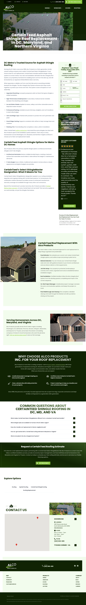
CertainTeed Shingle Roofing (39, 487)
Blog (77, 579)
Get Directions (58, 528)
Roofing (77, 8)
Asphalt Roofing (23, 487)
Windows (57, 8)
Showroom (59, 519)
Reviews (78, 584)
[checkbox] (71, 88)
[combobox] (70, 95)
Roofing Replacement (29, 490)
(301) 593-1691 (59, 541)
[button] (37, 518)
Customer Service (11, 584)
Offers (77, 582)
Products (46, 575)
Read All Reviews (69, 206)
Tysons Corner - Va (62, 545)
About (9, 1)
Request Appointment (75, 88)
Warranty (9, 579)
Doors (67, 8)
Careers (78, 586)
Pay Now (26, 1)
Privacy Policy (10, 596)
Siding (47, 8)
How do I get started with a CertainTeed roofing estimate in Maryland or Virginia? (33, 431)
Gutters (45, 586)
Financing (9, 582)
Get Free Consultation (75, 2)
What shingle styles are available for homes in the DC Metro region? (30, 423)
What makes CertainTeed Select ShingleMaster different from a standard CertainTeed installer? (37, 418)
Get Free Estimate (44, 463)
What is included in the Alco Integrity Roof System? (25, 436)
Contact (18, 1)
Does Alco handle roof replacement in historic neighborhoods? (28, 427)
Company (79, 575)
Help (7, 575)
